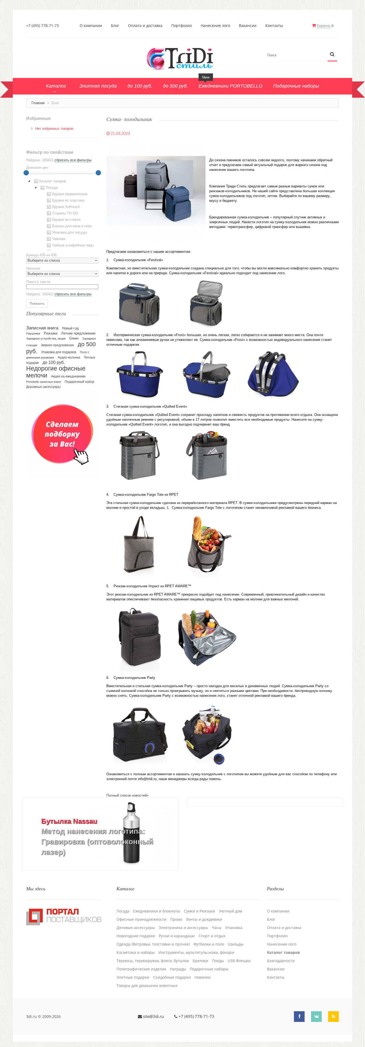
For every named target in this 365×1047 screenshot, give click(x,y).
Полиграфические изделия (141, 969)
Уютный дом (230, 911)
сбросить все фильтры (73, 160)
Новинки (203, 977)
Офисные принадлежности (141, 919)
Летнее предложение (78, 333)
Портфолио (181, 25)
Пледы (218, 960)
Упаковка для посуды (69, 232)
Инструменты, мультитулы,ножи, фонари (196, 952)
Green (74, 338)
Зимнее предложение (57, 345)
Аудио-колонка (69, 357)
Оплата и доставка (145, 25)
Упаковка (233, 927)
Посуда (52, 188)
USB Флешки (239, 960)
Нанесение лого (215, 25)
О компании (91, 25)
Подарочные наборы (209, 969)
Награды (178, 969)
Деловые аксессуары (136, 927)
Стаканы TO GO (65, 213)
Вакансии (248, 25)
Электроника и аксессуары (183, 927)
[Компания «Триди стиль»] (182, 58)
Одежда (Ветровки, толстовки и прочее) (153, 944)
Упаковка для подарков (58, 352)
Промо (176, 919)
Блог (115, 25)
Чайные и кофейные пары (73, 245)
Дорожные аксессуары (43, 386)
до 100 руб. (53, 362)
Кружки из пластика (68, 200)
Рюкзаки (50, 333)
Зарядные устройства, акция (45, 338)
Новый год (70, 328)
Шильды (235, 944)
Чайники (58, 239)
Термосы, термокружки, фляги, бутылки (153, 960)
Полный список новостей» (127, 795)
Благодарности (281, 960)
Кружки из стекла (66, 220)
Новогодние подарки (136, 936)
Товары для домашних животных (147, 985)
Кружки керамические (69, 194)
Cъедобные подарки (172, 977)
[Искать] (332, 54)
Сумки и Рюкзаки (199, 911)
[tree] (62, 214)
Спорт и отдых (212, 936)
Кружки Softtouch (66, 207)
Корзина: (323, 25)
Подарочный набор (79, 382)
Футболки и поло (208, 944)
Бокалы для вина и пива (72, 226)
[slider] (26, 172)
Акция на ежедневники (68, 376)
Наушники (33, 333)
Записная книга (42, 327)
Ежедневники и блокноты (156, 911)
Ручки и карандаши (177, 936)
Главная (38, 103)
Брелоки (200, 960)
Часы (217, 927)
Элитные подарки (133, 977)
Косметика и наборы (136, 952)
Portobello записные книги (43, 381)
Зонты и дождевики (204, 919)
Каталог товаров (52, 181)
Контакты (274, 25)
